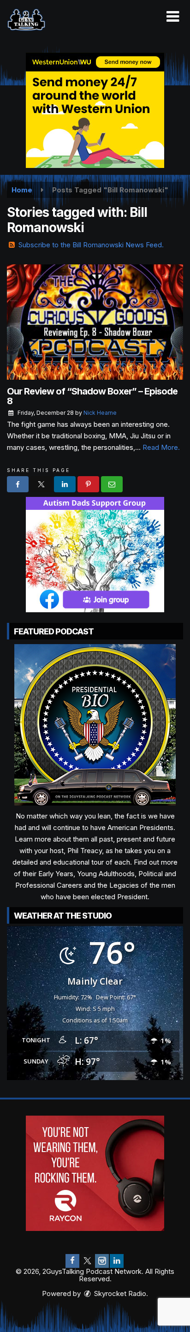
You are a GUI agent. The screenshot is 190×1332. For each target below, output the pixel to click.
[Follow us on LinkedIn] (117, 1261)
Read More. (161, 447)
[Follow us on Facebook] (72, 1261)
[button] (172, 16)
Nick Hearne (100, 412)
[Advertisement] (95, 110)
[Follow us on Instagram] (102, 1261)
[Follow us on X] (87, 1261)
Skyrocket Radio (119, 1293)
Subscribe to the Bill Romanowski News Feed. (91, 244)
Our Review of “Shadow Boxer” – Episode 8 (92, 396)
